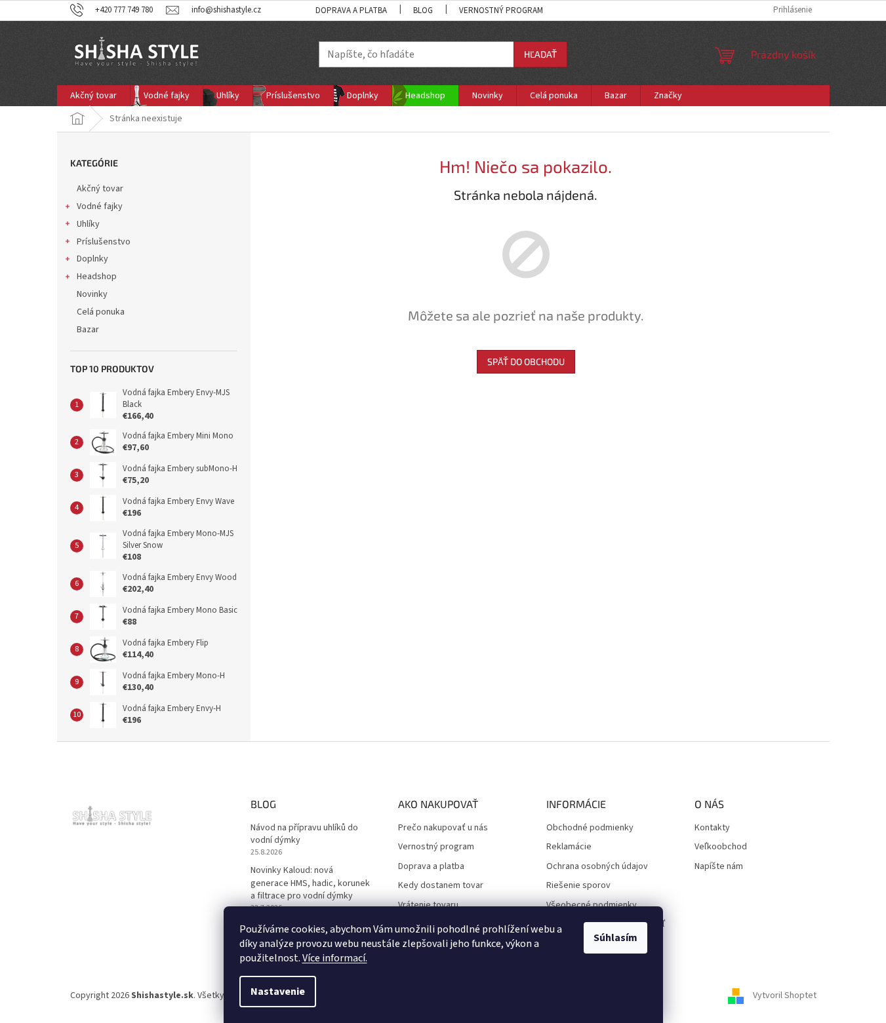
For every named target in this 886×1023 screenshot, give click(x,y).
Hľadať (540, 54)
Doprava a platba (351, 10)
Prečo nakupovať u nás (443, 828)
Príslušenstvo (104, 241)
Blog (423, 10)
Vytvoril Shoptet (784, 995)
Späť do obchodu (526, 361)
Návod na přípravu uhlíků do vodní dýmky (304, 834)
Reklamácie (569, 847)
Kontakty (712, 828)
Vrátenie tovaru (428, 905)
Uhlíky (88, 224)
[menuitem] (93, 95)
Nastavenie (278, 991)
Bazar (88, 329)
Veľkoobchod (721, 847)
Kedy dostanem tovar (440, 885)
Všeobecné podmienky (591, 905)
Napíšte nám (719, 866)
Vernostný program (501, 10)
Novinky (92, 294)
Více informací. (334, 958)
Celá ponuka (101, 311)
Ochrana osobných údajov (597, 866)
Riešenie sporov (578, 885)
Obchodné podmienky (590, 828)
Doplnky (92, 258)
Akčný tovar (100, 188)
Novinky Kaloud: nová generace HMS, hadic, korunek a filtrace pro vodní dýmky (310, 883)
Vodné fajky (100, 206)
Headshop (97, 276)
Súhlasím (615, 938)
